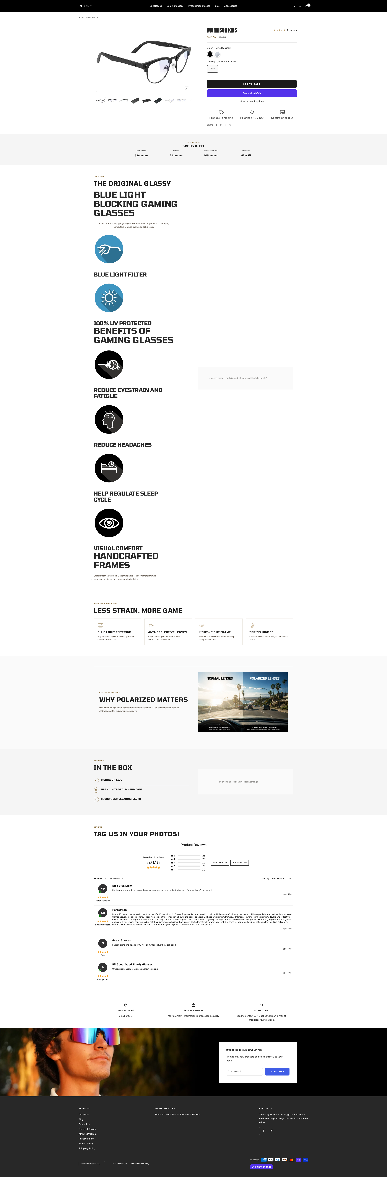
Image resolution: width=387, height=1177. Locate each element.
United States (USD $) (90, 1163)
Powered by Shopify (140, 1163)
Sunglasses (156, 6)
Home (81, 17)
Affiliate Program (87, 1134)
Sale (217, 6)
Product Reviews (194, 845)
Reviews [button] (98, 878)
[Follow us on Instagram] (272, 1131)
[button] (210, 54)
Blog (81, 1119)
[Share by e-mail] (230, 125)
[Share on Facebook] (216, 125)
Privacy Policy (86, 1138)
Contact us (84, 1124)
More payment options (252, 101)
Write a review (220, 862)
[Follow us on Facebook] (263, 1131)
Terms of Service (87, 1129)
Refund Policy (86, 1143)
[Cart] (306, 6)
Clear (212, 68)
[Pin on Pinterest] (220, 125)
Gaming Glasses (175, 6)
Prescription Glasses (199, 6)
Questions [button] (115, 878)
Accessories (230, 6)
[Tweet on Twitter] (225, 125)
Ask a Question (240, 862)
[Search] (294, 6)
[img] (103, 897)
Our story (84, 1114)
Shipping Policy (87, 1148)
